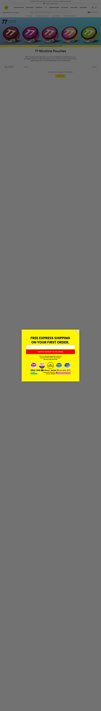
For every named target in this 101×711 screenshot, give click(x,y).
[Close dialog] (77, 331)
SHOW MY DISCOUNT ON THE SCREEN (50, 352)
